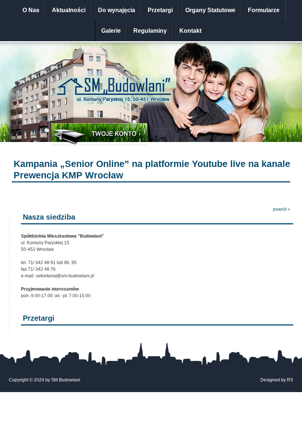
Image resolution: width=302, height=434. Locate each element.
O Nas (30, 10)
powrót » (281, 209)
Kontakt (190, 31)
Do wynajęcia (116, 10)
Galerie (111, 31)
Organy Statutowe (210, 10)
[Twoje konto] (99, 134)
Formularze (264, 10)
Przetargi (160, 10)
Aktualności (68, 10)
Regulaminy (150, 31)
